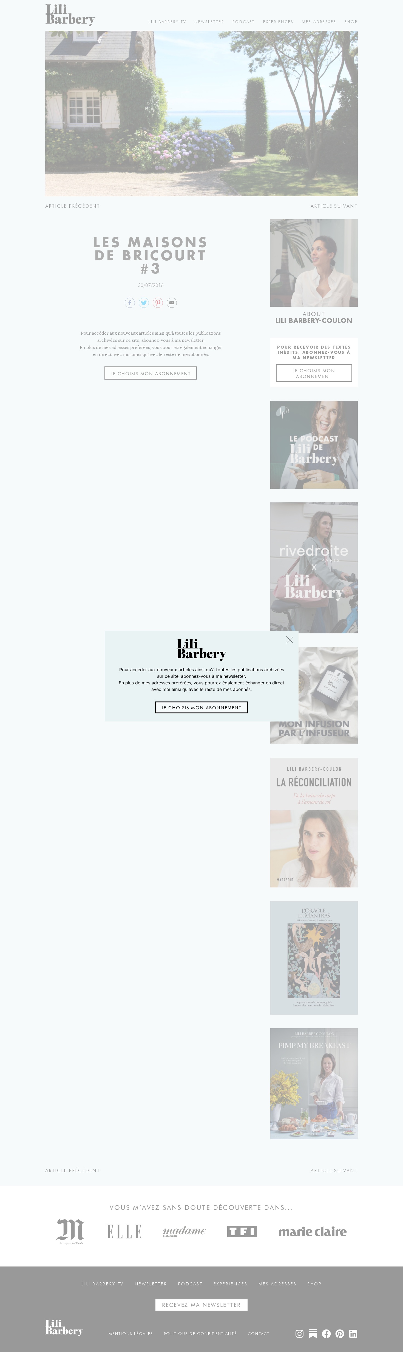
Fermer (289, 639)
